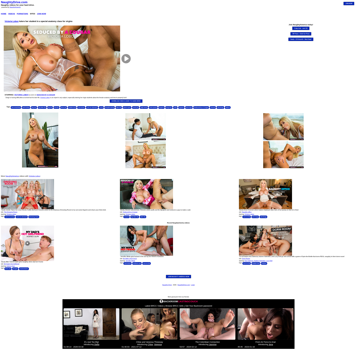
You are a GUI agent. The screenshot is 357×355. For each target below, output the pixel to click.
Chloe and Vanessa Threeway (149, 342)
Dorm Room (246, 258)
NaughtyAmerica (15, 7)
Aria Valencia (249, 261)
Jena (271, 344)
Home (3, 14)
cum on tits (246, 217)
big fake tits (42, 107)
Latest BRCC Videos (154, 306)
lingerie (161, 107)
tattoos (228, 107)
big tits (50, 107)
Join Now (41, 14)
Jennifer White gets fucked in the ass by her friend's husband (142, 256)
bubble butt (72, 107)
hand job (135, 107)
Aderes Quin (11, 266)
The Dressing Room (10, 212)
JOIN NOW (348, 3)
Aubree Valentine (259, 261)
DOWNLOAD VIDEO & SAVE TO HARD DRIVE (126, 101)
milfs (175, 107)
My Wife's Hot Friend (130, 258)
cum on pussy (9, 217)
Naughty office (246, 212)
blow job (63, 107)
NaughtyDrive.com (14, 2)
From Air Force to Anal (265, 342)
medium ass (137, 263)
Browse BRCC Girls (174, 306)
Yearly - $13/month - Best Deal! (300, 39)
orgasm (181, 107)
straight (15, 268)
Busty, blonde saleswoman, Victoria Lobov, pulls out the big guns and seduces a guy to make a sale (155, 210)
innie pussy (153, 107)
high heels (143, 107)
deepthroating (109, 107)
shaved (212, 107)
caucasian (81, 107)
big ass (34, 107)
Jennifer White (130, 261)
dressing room (33, 217)
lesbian (264, 263)
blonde (56, 107)
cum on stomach (92, 107)
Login (193, 285)
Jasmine (213, 344)
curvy (101, 107)
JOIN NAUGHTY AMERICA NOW (178, 276)
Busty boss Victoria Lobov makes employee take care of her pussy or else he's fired (268, 210)
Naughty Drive (167, 285)
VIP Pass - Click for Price (300, 34)
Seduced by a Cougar (46, 95)
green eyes (127, 107)
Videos (11, 14)
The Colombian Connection (207, 342)
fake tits (118, 107)
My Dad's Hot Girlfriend (11, 264)
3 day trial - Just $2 (301, 28)
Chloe (150, 344)
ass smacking (15, 107)
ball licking (26, 107)
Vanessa (158, 344)
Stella (96, 344)
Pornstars (22, 14)
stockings (220, 107)
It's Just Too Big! (91, 342)
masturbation (24, 268)
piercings (189, 107)
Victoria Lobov (12, 21)
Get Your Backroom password (198, 306)
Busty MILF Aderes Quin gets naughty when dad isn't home (22, 262)
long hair (169, 107)
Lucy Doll (269, 261)
